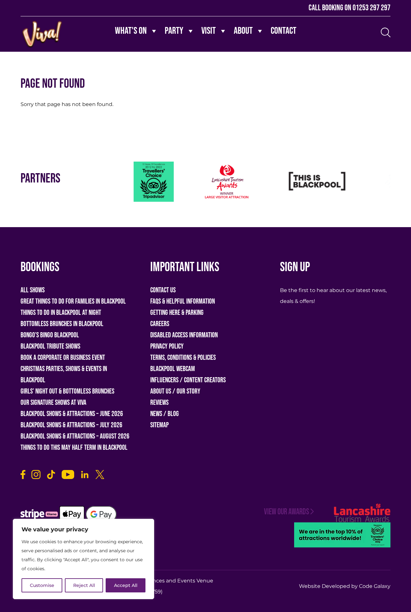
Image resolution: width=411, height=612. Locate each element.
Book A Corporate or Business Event (63, 357)
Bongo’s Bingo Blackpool (50, 335)
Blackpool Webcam (172, 369)
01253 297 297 (371, 8)
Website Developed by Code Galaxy (344, 586)
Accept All (125, 585)
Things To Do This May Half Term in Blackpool (74, 447)
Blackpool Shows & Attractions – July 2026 (71, 425)
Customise (42, 585)
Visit (208, 31)
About (243, 31)
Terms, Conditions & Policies (183, 357)
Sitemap (159, 425)
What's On (131, 31)
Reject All (84, 585)
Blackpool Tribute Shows (50, 346)
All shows (33, 290)
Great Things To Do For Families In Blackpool (73, 301)
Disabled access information (184, 335)
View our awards (286, 512)
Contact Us (163, 290)
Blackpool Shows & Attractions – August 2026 (75, 436)
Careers (159, 324)
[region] (83, 559)
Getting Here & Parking (177, 312)
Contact (283, 31)
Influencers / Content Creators (188, 380)
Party (174, 31)
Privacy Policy (167, 346)
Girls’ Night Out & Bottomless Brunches (67, 391)
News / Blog (164, 414)
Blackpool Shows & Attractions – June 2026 (72, 414)
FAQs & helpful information (182, 301)
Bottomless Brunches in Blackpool (62, 324)
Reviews (159, 402)
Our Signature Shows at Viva (53, 402)
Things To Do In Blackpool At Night (61, 312)
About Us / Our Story (175, 391)
